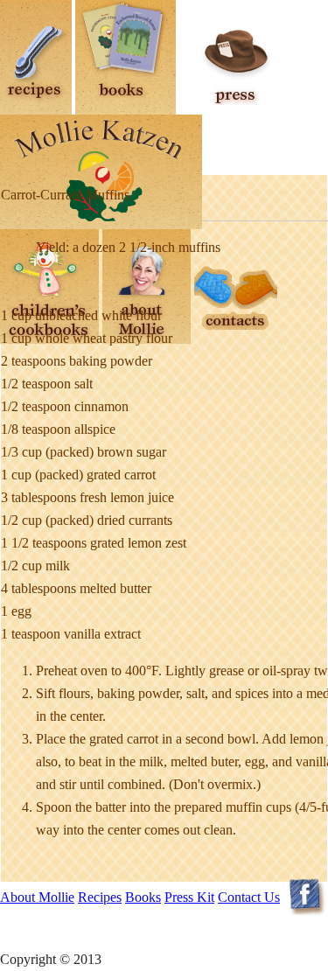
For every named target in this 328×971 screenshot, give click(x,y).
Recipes (100, 897)
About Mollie (37, 897)
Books (143, 897)
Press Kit (189, 897)
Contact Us (249, 897)
